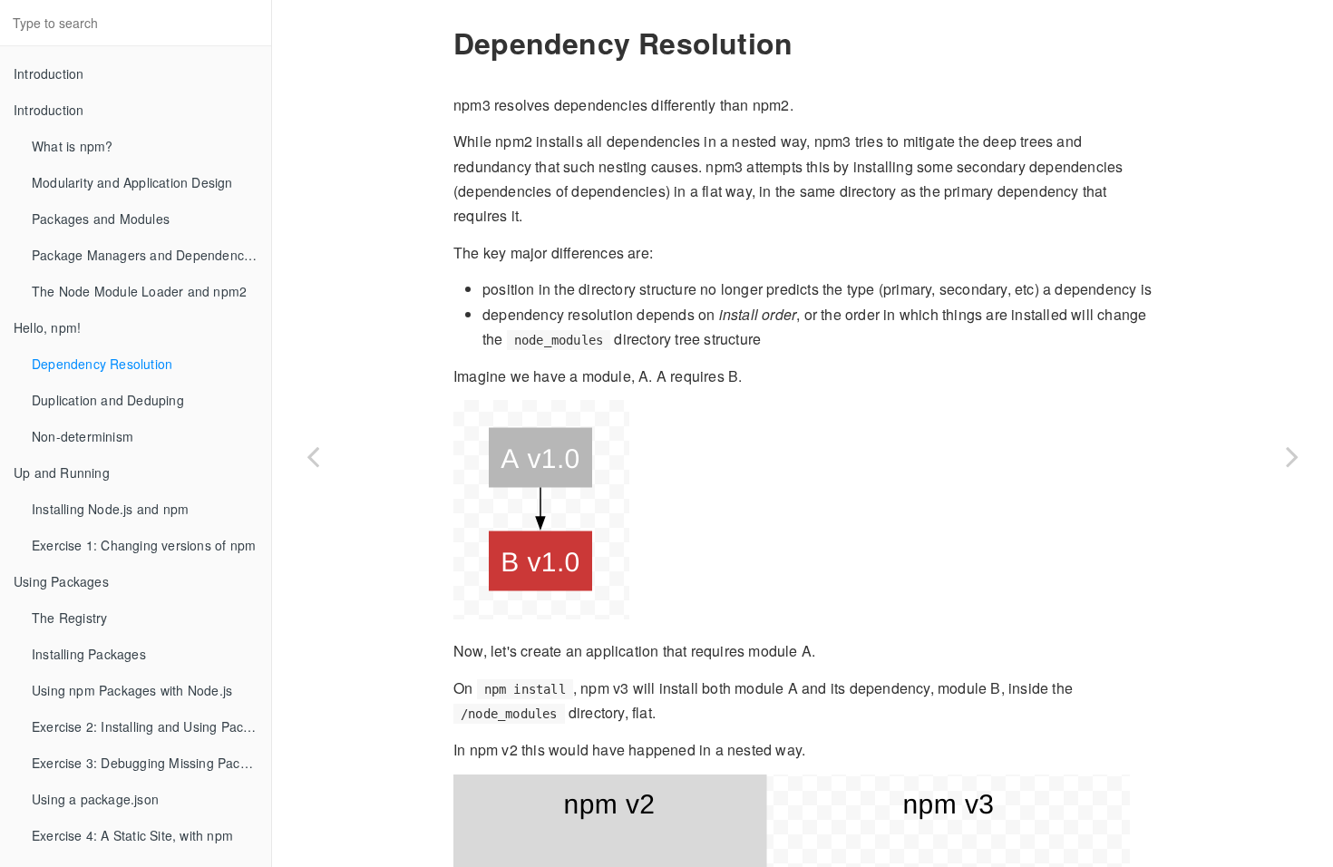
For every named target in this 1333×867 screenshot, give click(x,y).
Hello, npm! (47, 327)
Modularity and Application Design (132, 182)
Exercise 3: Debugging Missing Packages (151, 763)
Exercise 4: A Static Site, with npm (132, 835)
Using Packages (61, 581)
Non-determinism (82, 436)
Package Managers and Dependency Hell (151, 255)
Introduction (48, 73)
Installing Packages (89, 654)
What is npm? (72, 146)
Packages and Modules (101, 218)
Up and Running (62, 472)
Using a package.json (95, 799)
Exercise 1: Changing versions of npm (144, 545)
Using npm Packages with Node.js (132, 690)
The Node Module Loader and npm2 (139, 291)
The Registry (69, 618)
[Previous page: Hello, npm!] (313, 456)
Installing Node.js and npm (110, 509)
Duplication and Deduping (108, 400)
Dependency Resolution (102, 364)
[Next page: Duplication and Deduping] (1292, 456)
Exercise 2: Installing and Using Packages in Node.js (151, 726)
